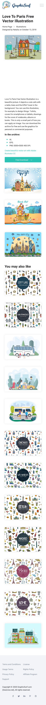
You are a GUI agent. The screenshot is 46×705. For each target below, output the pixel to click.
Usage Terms (7, 669)
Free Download (22, 160)
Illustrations (21, 27)
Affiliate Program (30, 674)
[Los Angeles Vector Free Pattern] (23, 475)
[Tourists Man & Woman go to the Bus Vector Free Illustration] (23, 347)
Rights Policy (28, 669)
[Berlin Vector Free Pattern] (23, 507)
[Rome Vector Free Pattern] (23, 603)
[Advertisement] (22, 82)
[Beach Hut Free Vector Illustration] (23, 212)
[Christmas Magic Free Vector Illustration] (23, 180)
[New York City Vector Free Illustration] (23, 244)
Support (5, 679)
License (26, 664)
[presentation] (9, 47)
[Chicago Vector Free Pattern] (23, 443)
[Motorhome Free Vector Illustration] (23, 411)
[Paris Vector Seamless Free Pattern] (23, 571)
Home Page (7, 27)
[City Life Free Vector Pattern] (23, 283)
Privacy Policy (8, 674)
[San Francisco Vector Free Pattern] (23, 315)
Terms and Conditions (11, 664)
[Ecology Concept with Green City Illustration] (23, 635)
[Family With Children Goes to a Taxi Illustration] (23, 379)
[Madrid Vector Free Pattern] (23, 539)
